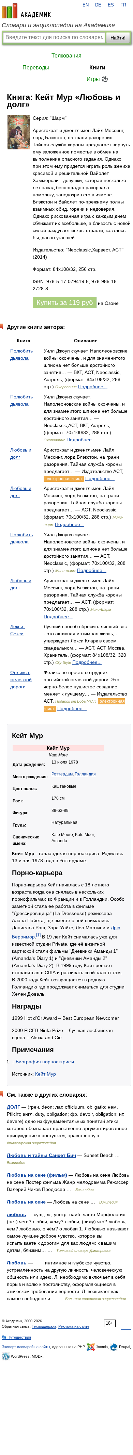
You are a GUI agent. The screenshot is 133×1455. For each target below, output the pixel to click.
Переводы (36, 67)
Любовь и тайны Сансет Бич (41, 1155)
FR (123, 5)
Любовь (17, 1262)
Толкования (66, 56)
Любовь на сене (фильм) (37, 1175)
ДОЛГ (13, 1107)
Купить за (64, 302)
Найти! (117, 37)
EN (86, 5)
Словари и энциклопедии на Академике (58, 25)
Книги (97, 67)
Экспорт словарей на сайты (26, 1347)
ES (111, 5)
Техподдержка (44, 1326)
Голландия (85, 774)
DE (98, 5)
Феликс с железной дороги (21, 679)
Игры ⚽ (97, 79)
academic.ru (26, 10)
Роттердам (62, 774)
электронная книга (64, 478)
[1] (38, 935)
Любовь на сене (26, 1202)
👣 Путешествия (16, 1337)
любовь (16, 1214)
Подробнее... (92, 386)
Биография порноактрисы (45, 1061)
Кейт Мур (45, 1074)
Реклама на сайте (73, 1326)
